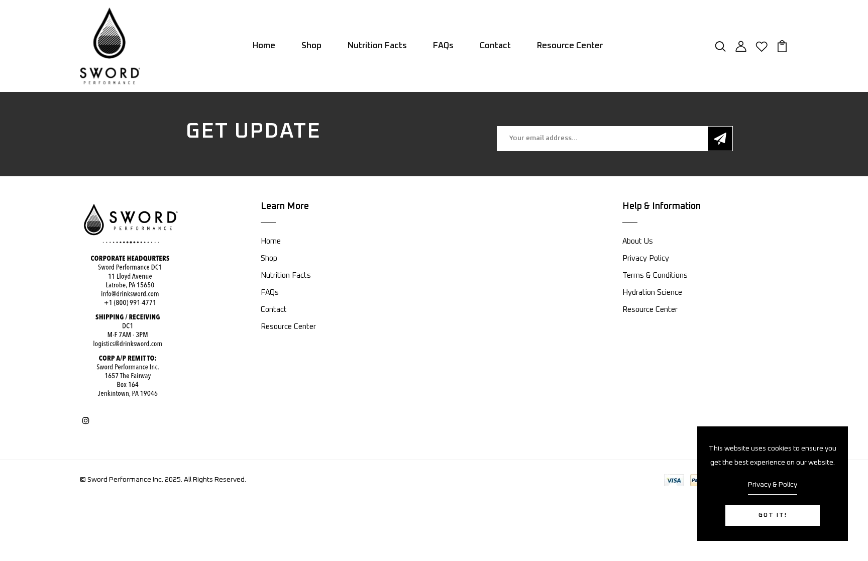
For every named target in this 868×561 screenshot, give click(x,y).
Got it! (772, 515)
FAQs (443, 46)
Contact (495, 46)
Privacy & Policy (772, 484)
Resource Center (570, 46)
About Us (637, 241)
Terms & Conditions (655, 275)
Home (264, 46)
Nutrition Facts (377, 46)
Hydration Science (652, 292)
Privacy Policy (645, 258)
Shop (311, 46)
